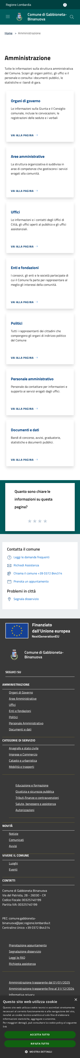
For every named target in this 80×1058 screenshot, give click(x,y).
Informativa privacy (22, 994)
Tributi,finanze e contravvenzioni (37, 797)
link (5, 1026)
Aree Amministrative (23, 698)
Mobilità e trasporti (21, 766)
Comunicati (16, 839)
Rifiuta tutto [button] (40, 1043)
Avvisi (13, 846)
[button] (40, 1052)
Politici (13, 717)
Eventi (13, 869)
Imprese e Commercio (23, 754)
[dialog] (40, 1027)
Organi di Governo (21, 692)
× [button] (75, 999)
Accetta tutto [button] (40, 1034)
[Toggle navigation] (7, 16)
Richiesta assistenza (22, 963)
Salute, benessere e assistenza (36, 803)
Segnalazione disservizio (25, 951)
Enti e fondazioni (20, 711)
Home (8, 33)
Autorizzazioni (25, 810)
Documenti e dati (20, 729)
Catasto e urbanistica (23, 760)
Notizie (13, 833)
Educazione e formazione (32, 785)
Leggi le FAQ (17, 957)
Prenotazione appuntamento (28, 945)
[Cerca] (72, 17)
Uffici (12, 704)
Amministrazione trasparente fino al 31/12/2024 (41, 988)
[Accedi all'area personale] (65, 4)
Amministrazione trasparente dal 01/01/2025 (39, 982)
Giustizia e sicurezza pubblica (35, 791)
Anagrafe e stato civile (23, 748)
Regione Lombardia (18, 4)
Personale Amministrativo (26, 723)
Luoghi (13, 863)
